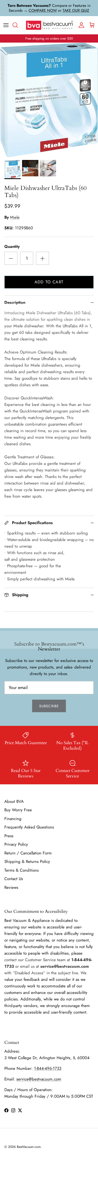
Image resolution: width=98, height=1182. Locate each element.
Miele (15, 217)
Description (14, 302)
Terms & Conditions (21, 870)
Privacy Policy (16, 844)
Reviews (11, 887)
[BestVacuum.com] (49, 25)
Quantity (12, 247)
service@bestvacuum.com (38, 1079)
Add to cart (49, 282)
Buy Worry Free (18, 810)
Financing (13, 819)
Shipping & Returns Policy (27, 862)
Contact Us (13, 879)
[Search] (18, 25)
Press (8, 836)
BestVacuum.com (29, 1146)
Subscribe (49, 706)
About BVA (14, 801)
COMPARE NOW (43, 10)
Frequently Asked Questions (29, 827)
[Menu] (6, 25)
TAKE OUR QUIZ (76, 10)
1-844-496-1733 (47, 1068)
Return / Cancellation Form (28, 853)
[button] (12, 169)
